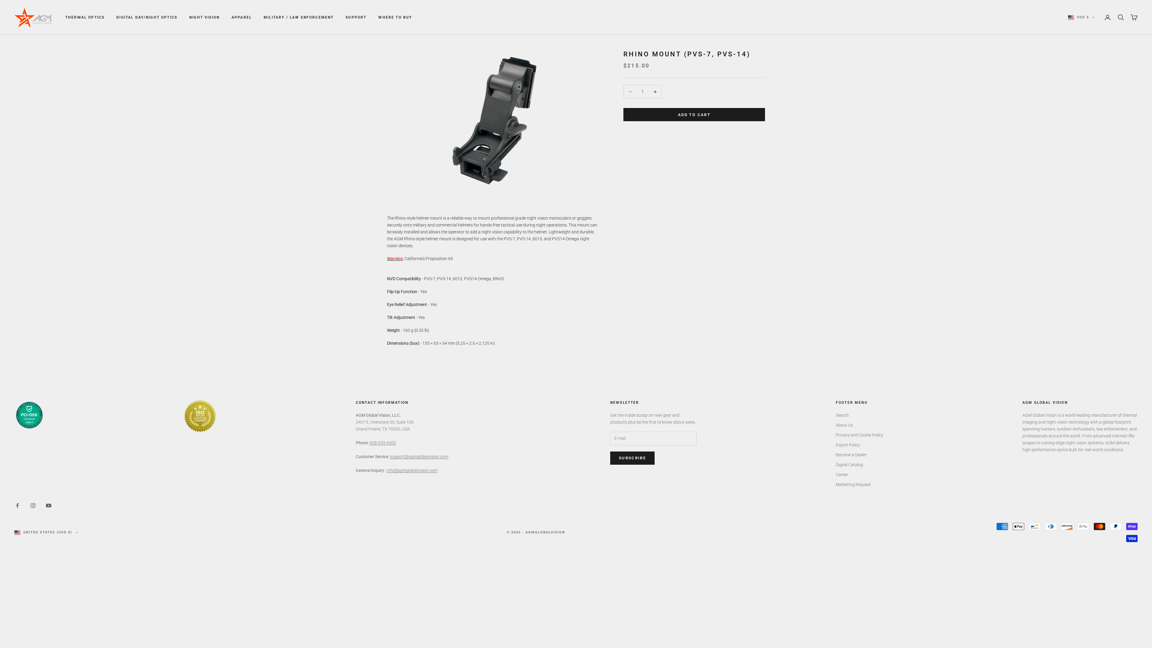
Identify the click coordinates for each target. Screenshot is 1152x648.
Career (842, 474)
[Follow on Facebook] (17, 505)
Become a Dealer (851, 454)
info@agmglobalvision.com (412, 470)
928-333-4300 (383, 442)
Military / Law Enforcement (299, 17)
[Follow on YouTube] (49, 505)
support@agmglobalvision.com (419, 456)
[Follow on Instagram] (33, 505)
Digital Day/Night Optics (146, 17)
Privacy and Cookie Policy (859, 435)
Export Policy (848, 444)
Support (356, 17)
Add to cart (694, 114)
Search (842, 415)
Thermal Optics (84, 17)
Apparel (242, 17)
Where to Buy (395, 17)
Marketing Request (853, 484)
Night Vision (204, 17)
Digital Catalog (849, 464)
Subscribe (632, 458)
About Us (844, 425)
